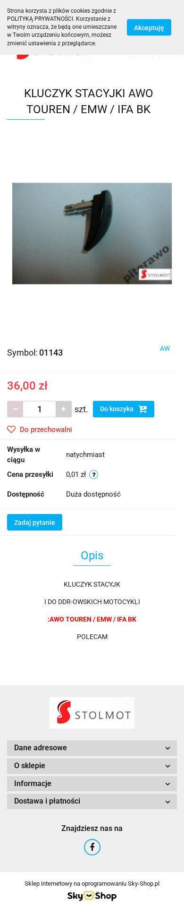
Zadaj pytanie (34, 522)
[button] (92, 748)
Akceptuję (149, 27)
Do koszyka (117, 409)
